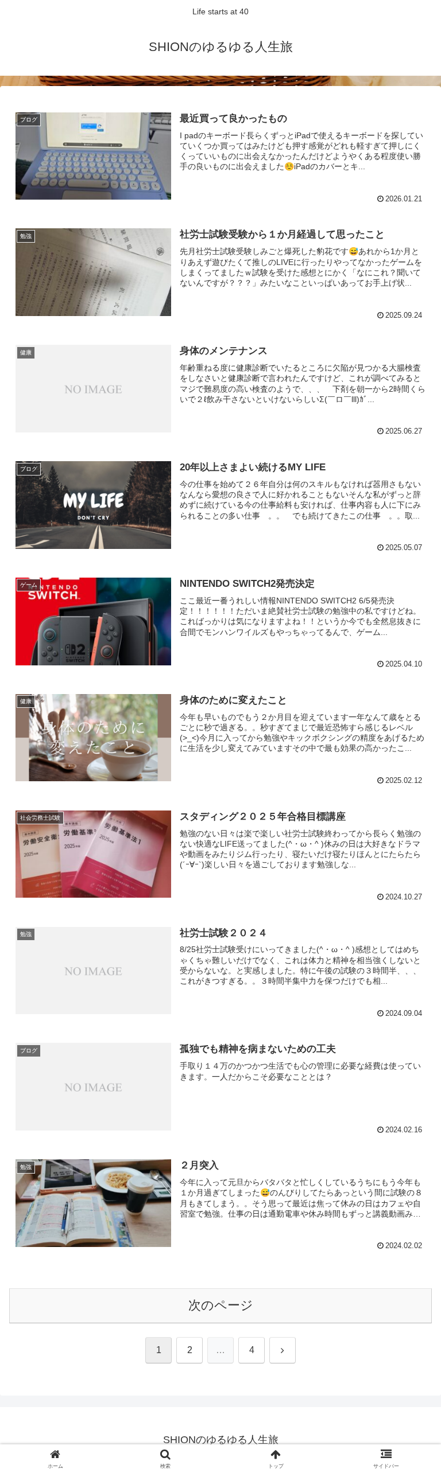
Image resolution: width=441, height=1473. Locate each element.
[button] (407, 1437)
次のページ (220, 1305)
